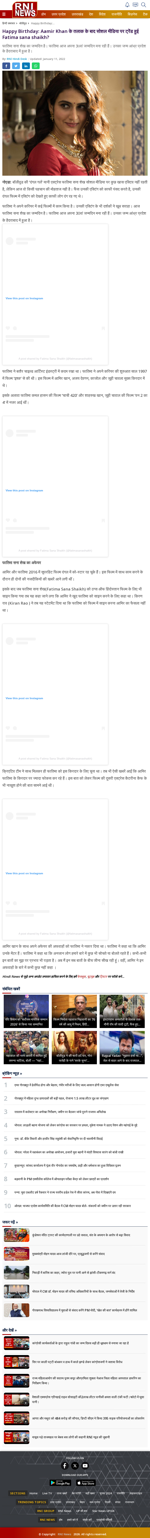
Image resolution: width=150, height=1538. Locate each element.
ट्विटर (103, 976)
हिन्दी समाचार (8, 23)
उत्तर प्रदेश (58, 14)
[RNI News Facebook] (65, 1468)
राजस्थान (129, 1502)
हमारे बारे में (72, 1520)
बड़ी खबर (90, 1493)
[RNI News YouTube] (85, 1468)
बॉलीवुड (23, 23)
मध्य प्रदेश (95, 1502)
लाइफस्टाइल (136, 1493)
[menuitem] (43, 14)
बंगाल (117, 1502)
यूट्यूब (91, 976)
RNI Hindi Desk (17, 59)
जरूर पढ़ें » (10, 1222)
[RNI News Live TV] (135, 5)
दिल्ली (107, 1502)
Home (33, 1493)
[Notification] (127, 6)
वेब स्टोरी (76, 1493)
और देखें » (9, 1330)
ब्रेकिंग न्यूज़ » (12, 1073)
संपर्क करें (87, 1520)
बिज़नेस (132, 14)
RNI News (64, 1511)
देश (91, 14)
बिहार (82, 1502)
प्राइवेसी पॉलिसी (104, 1520)
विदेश (102, 14)
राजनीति (116, 14)
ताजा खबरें (62, 1493)
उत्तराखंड (77, 14)
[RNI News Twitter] (75, 1468)
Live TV (47, 1493)
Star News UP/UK (103, 1511)
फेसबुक (81, 976)
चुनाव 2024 (106, 1493)
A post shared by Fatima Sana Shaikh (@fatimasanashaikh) (55, 358)
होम (43, 14)
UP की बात (81, 1511)
